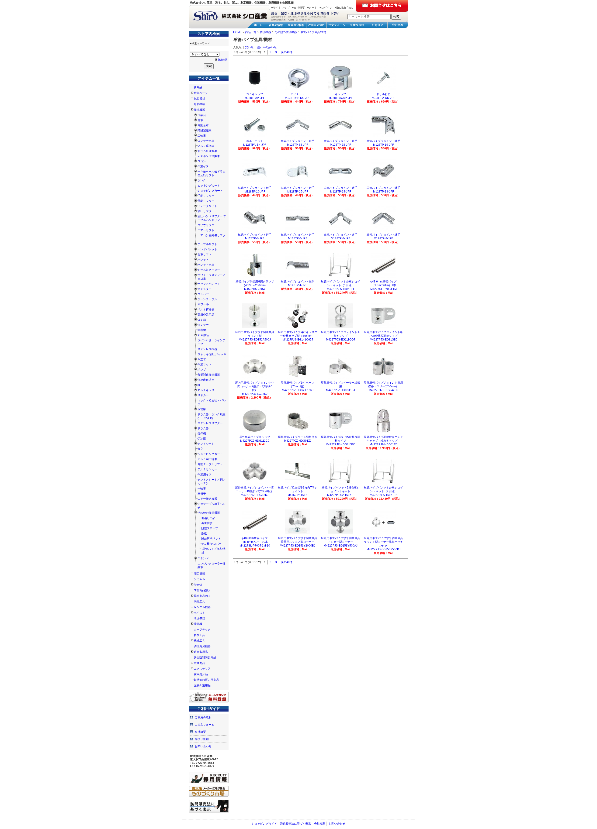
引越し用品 (208, 518)
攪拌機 (202, 433)
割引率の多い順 (267, 47)
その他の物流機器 (209, 512)
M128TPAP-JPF (255, 98)
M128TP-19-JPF (383, 144)
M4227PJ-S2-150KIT (340, 495)
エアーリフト (206, 230)
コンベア (203, 294)
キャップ (340, 94)
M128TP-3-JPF (340, 238)
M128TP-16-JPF (254, 191)
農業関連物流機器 (209, 374)
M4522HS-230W (254, 289)
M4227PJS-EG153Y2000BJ (297, 545)
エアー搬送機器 (207, 498)
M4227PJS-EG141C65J (297, 339)
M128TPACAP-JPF (341, 98)
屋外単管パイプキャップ (254, 437)
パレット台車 (206, 264)
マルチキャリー (207, 390)
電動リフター (206, 201)
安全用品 (203, 335)
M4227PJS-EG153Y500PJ (383, 549)
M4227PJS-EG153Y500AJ (341, 545)
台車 (200, 120)
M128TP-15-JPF (297, 191)
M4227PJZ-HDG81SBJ (340, 444)
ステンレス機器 (207, 349)
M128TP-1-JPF (297, 285)
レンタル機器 (202, 607)
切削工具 (199, 635)
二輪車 (202, 135)
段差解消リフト (211, 538)
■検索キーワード (200, 43)
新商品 (198, 87)
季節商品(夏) (202, 590)
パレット (203, 259)
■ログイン (325, 7)
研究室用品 (201, 652)
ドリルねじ (383, 94)
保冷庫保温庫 (206, 380)
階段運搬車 (205, 130)
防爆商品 (199, 663)
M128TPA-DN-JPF (383, 98)
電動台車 (203, 125)
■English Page (344, 7)
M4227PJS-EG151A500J (255, 339)
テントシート (206, 443)
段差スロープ (209, 528)
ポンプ (202, 369)
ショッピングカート (210, 190)
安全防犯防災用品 (205, 657)
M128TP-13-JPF (383, 191)
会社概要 (200, 731)
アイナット (298, 94)
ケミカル (199, 579)
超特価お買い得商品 (206, 679)
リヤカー (203, 395)
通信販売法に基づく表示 (295, 823)
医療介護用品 (202, 685)
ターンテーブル (207, 299)
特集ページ (201, 93)
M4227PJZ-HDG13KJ (254, 495)
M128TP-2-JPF (383, 238)
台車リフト (205, 254)
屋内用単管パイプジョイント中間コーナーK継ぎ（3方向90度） (254, 386)
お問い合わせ (203, 746)
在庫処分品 (201, 674)
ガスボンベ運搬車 (209, 156)
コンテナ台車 (206, 140)
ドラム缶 (203, 428)
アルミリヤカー (207, 469)
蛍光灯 (198, 584)
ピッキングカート (209, 185)
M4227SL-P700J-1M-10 (254, 545)
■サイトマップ (280, 7)
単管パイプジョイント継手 (297, 141)
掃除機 (198, 624)
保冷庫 (202, 438)
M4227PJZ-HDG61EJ (383, 444)
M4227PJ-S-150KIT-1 (340, 289)
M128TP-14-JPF (340, 191)
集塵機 (202, 330)
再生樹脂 (206, 523)
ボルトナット (254, 141)
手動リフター (206, 195)
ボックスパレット (209, 284)
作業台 (202, 115)
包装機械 (199, 104)
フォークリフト (207, 206)
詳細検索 (222, 59)
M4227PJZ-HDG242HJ (383, 390)
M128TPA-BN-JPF (254, 144)
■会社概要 (298, 7)
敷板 (204, 533)
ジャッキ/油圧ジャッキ (212, 354)
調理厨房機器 (202, 646)
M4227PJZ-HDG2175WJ (297, 390)
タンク (202, 180)
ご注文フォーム (204, 724)
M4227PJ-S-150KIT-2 (383, 495)
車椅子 (202, 493)
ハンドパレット (207, 249)
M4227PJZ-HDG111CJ (254, 440)
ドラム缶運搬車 (207, 151)
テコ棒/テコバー (211, 543)
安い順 (249, 47)
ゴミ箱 (202, 319)
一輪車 (202, 488)
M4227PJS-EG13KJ (254, 394)
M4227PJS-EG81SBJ (383, 339)
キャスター (205, 289)
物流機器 (199, 109)
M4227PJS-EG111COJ (340, 339)
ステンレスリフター (210, 423)
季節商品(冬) (202, 596)
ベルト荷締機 (206, 309)
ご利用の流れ (203, 717)
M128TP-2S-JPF (340, 144)
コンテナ (203, 325)
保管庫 (202, 409)
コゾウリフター (207, 225)
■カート (312, 7)
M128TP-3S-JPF (297, 144)
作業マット (205, 364)
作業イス (203, 166)
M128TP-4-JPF (297, 238)
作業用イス (205, 474)
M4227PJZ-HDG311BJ (340, 390)
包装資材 (199, 98)
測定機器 (199, 573)
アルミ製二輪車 (207, 459)
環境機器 (199, 618)
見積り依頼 (202, 739)
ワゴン (202, 161)
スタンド (203, 558)
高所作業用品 (206, 314)
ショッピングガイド (264, 823)
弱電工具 (199, 601)
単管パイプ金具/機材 (213, 550)
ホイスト (199, 612)
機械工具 (199, 640)
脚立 (200, 449)
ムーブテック (202, 629)
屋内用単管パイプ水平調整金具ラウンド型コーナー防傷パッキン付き (383, 542)
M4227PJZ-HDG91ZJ (297, 440)
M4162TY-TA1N (298, 495)
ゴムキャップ (254, 94)
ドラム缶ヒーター (209, 270)
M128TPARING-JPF (297, 98)
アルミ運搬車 (206, 146)
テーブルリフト (207, 244)
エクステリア (202, 668)
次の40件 (286, 52)
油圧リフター (206, 211)
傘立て (202, 359)
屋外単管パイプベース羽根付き (297, 437)
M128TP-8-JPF (254, 238)
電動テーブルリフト (210, 464)
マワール (203, 304)
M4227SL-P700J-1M (383, 289)
